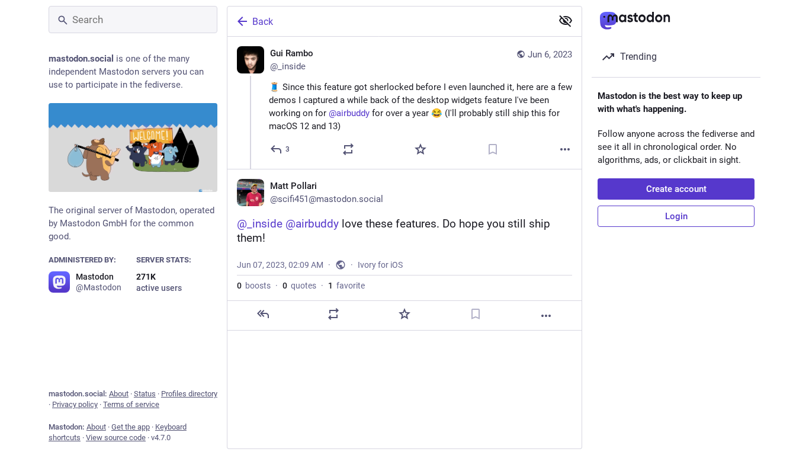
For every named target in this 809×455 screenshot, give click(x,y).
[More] (565, 149)
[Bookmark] (493, 149)
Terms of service (131, 404)
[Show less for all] (566, 21)
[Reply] (263, 314)
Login (676, 216)
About (119, 393)
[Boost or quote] (348, 149)
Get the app (130, 426)
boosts (254, 285)
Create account (676, 189)
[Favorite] (420, 149)
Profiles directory (189, 393)
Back (262, 21)
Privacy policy (75, 404)
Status (145, 393)
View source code (116, 437)
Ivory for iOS (380, 265)
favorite (346, 285)
